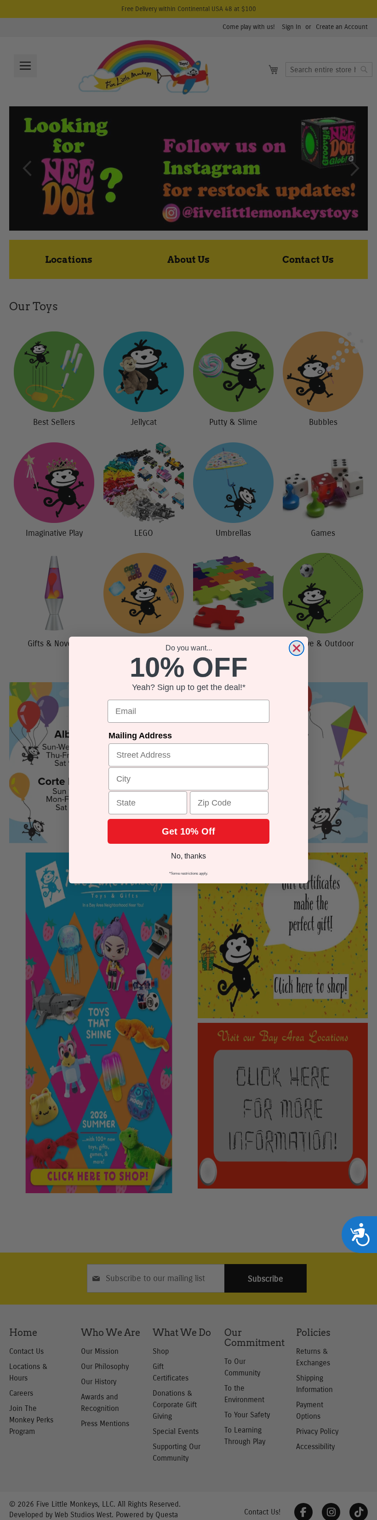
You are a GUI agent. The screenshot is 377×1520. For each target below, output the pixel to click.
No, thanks (188, 856)
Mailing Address (140, 735)
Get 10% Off (188, 831)
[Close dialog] (296, 648)
